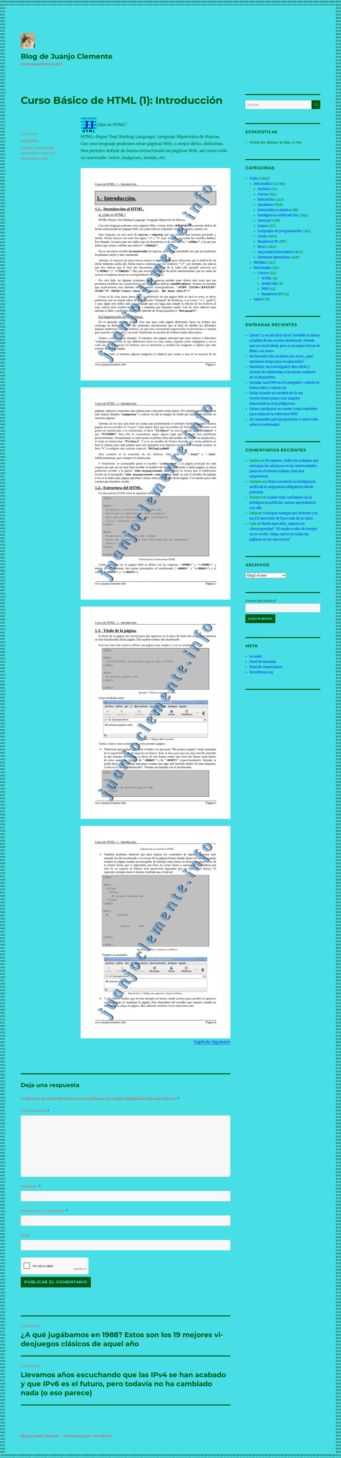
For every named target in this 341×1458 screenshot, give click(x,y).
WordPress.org (261, 672)
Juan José (29, 134)
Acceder (255, 656)
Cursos (26, 148)
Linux (262, 236)
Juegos (263, 226)
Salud (258, 299)
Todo (44, 158)
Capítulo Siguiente (212, 1041)
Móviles (260, 262)
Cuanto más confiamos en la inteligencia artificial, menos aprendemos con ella (282, 502)
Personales (29, 158)
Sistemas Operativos (274, 257)
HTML (50, 148)
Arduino (264, 189)
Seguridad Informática (275, 252)
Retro (262, 247)
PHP (265, 289)
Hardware (265, 205)
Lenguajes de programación (280, 231)
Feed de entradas (262, 662)
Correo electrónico (44, 1211)
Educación (266, 199)
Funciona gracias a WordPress (88, 1436)
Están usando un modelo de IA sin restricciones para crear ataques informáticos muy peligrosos (276, 398)
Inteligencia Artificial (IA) (278, 215)
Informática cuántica (274, 210)
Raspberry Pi (268, 241)
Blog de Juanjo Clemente (67, 56)
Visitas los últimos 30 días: (270, 142)
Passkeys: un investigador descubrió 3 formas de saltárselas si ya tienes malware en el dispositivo (282, 372)
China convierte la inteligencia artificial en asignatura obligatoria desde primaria (282, 486)
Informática (30, 153)
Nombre (31, 1186)
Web (25, 1235)
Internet (47, 153)
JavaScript (270, 283)
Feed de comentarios (265, 667)
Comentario (35, 1111)
